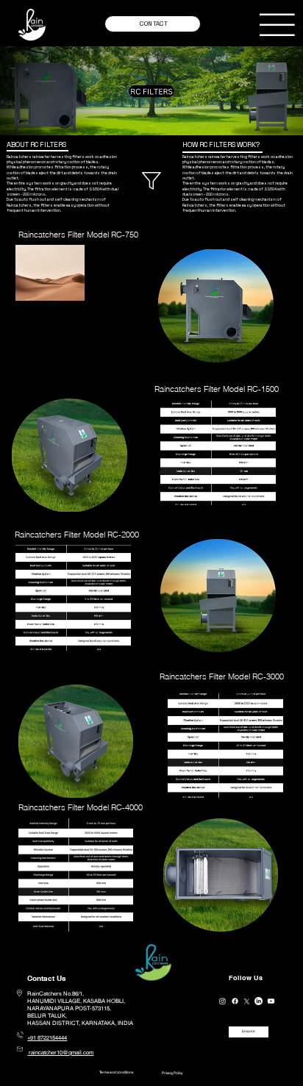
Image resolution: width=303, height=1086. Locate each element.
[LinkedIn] (258, 1001)
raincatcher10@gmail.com (61, 1052)
